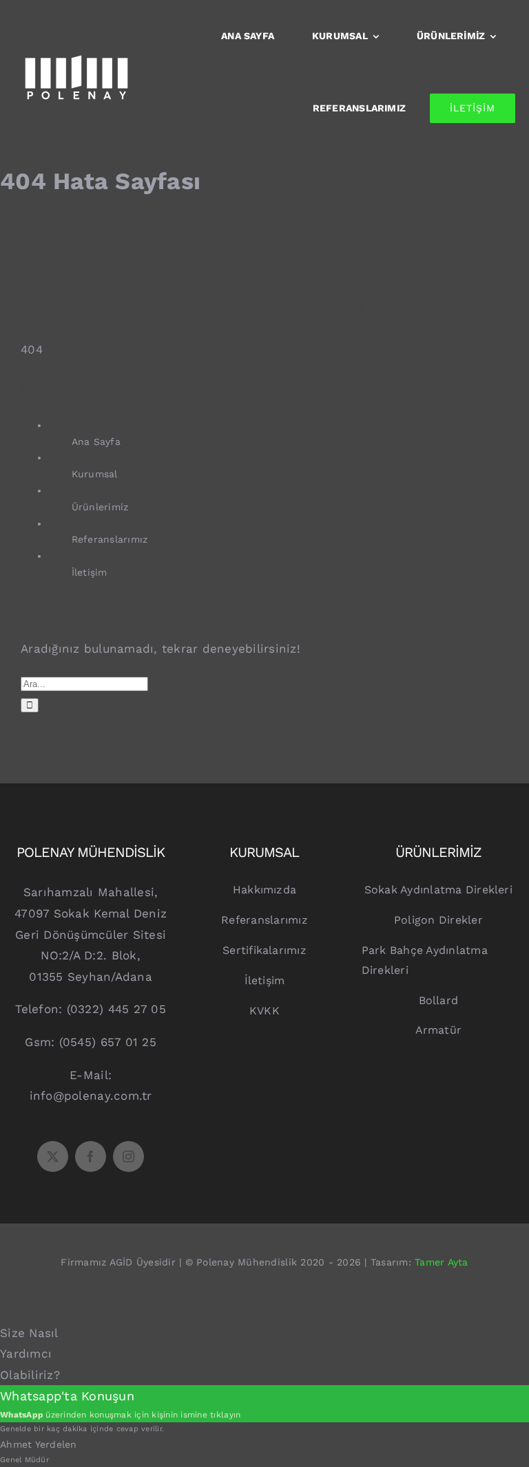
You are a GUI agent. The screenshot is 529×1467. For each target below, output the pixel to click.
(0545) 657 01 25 (107, 1042)
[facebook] (90, 1156)
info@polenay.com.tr (91, 1095)
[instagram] (128, 1156)
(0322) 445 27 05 (116, 1009)
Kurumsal (95, 473)
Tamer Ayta (441, 1262)
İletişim (89, 572)
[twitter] (52, 1156)
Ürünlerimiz (100, 506)
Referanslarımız (110, 539)
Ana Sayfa (96, 441)
